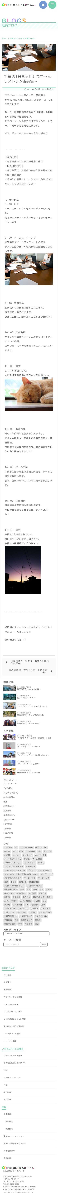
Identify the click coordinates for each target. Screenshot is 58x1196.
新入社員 (26, 897)
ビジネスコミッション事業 (15, 1019)
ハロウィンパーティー (13, 866)
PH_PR (7, 851)
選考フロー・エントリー (14, 1136)
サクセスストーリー (13, 862)
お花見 (7, 855)
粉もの (38, 920)
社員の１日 (9, 912)
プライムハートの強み (13, 1055)
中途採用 (9, 1129)
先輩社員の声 (9, 1151)
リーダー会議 (29, 878)
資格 (20, 924)
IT (16, 847)
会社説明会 (8, 788)
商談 (41, 889)
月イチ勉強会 (26, 901)
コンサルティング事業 (13, 1011)
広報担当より (9, 806)
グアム (27, 859)
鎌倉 (37, 924)
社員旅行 (32, 912)
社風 (16, 920)
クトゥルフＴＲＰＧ (13, 859)
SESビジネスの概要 (12, 1033)
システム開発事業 (11, 1004)
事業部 (13, 882)
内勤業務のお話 (11, 889)
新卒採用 (9, 1121)
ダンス (41, 862)
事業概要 (7, 989)
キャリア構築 (40, 855)
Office (38, 847)
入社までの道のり (11, 792)
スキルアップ (29, 862)
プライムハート (10, 783)
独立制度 (7, 1092)
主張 (6, 882)
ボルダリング (47, 874)
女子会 (49, 889)
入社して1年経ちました (14, 885)
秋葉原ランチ (26, 920)
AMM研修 (8, 847)
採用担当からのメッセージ (15, 1143)
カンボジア (27, 855)
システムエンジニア (12, 1077)
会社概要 (7, 975)
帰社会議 (32, 893)
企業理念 (7, 982)
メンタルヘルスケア (13, 878)
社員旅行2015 (25, 916)
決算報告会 (17, 904)
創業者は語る (9, 797)
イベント (16, 855)
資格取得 (28, 924)
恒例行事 (42, 893)
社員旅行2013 (45, 912)
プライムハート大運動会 (14, 870)
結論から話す (10, 924)
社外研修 (7, 837)
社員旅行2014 (10, 916)
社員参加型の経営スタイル (15, 1063)
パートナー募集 (10, 1041)
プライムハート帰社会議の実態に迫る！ (21, 874)
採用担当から (9, 815)
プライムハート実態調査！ (39, 870)
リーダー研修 (43, 878)
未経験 (37, 901)
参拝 (5, 801)
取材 (35, 889)
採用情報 (7, 810)
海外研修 (35, 904)
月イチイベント (11, 901)
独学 (43, 904)
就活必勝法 (21, 893)
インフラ (7, 1099)
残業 (44, 901)
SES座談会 (30, 851)
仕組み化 (23, 882)
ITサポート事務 (26, 847)
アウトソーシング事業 (13, 997)
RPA (21, 851)
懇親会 (7, 897)
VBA (39, 851)
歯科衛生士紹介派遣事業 (14, 1026)
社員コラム (21, 912)
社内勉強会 (8, 824)
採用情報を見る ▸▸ (15, 639)
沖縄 (27, 904)
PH (45, 847)
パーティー (30, 866)
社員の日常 (29, 38)
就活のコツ (9, 893)
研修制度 (7, 1158)
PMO (15, 851)
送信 (44, 944)
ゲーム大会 (37, 859)
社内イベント (9, 819)
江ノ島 (7, 904)
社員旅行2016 (41, 916)
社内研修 (7, 828)
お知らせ (47, 851)
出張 (22, 889)
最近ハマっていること (42, 897)
